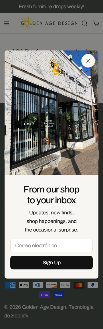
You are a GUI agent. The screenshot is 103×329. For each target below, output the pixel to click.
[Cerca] (88, 61)
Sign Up (52, 262)
